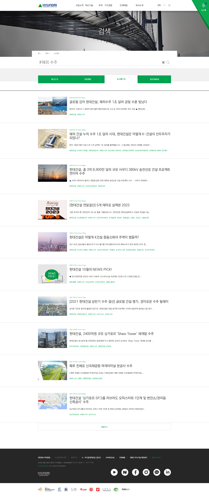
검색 (46, 53)
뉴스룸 (56, 53)
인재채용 (124, 5)
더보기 (103, 427)
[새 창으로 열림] (44, 473)
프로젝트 (87, 79)
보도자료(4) (154, 79)
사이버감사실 (110, 457)
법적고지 (74, 457)
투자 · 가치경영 (105, 5)
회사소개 (139, 5)
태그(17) (54, 79)
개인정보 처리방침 (44, 457)
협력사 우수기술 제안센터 (138, 457)
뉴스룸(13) (121, 79)
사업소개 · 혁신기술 (84, 5)
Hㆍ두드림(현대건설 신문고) (91, 457)
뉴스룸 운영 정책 (60, 457)
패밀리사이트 (156, 457)
